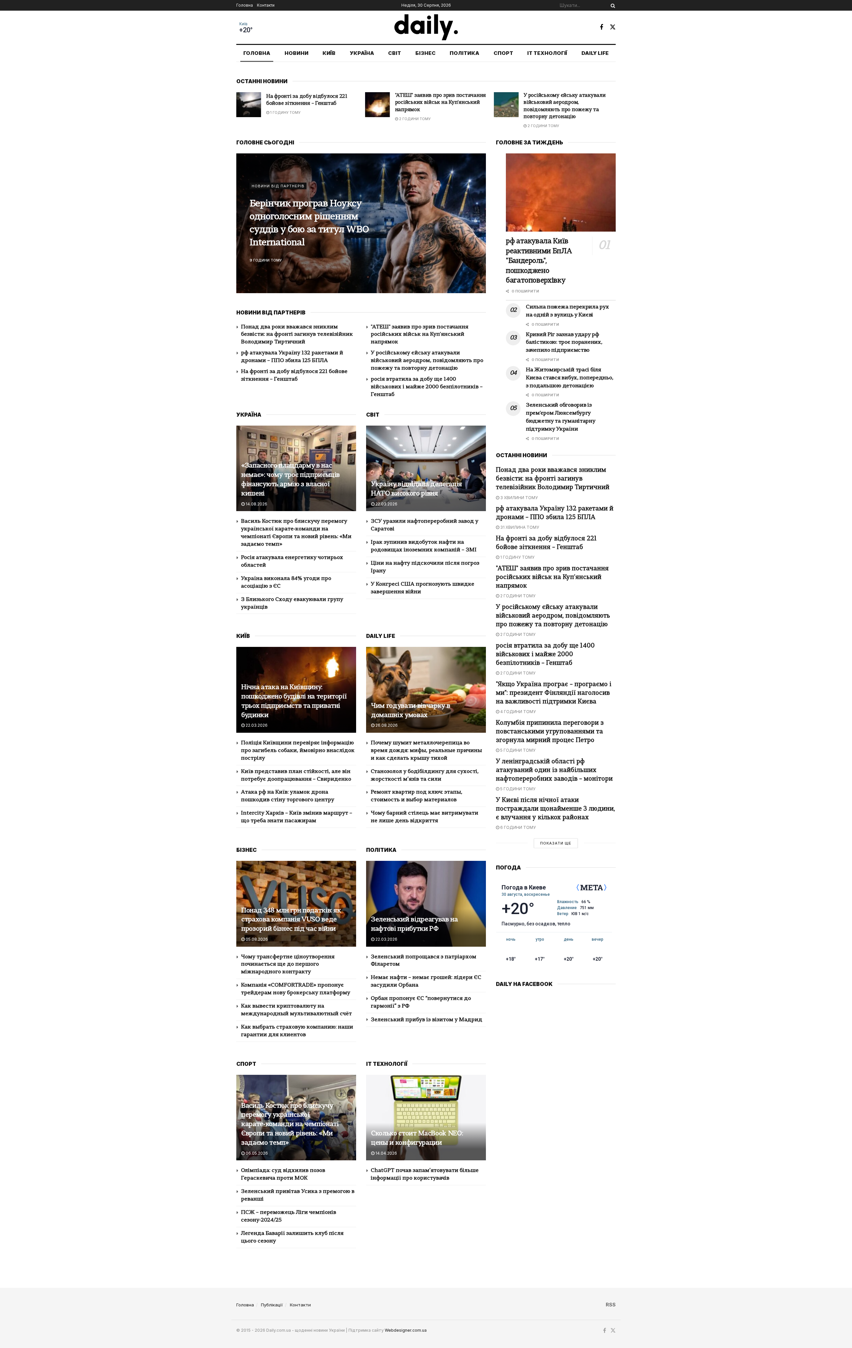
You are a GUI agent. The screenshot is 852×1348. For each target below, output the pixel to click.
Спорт (503, 53)
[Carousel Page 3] (477, 231)
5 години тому (517, 750)
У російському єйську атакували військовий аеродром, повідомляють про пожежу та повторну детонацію (427, 360)
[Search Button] (611, 5)
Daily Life (595, 53)
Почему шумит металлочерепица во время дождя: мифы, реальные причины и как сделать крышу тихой (426, 750)
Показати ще (555, 843)
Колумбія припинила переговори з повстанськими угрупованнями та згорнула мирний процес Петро (550, 732)
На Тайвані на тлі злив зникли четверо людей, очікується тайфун (301, 223)
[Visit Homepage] (426, 27)
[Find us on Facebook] (601, 27)
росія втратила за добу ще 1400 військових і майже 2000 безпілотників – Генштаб (563, 102)
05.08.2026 (256, 939)
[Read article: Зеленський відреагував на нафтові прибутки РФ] (426, 903)
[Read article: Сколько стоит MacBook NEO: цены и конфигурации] (426, 1117)
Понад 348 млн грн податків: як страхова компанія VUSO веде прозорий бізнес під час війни (291, 920)
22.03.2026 (385, 503)
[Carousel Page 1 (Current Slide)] (477, 216)
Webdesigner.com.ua (406, 1330)
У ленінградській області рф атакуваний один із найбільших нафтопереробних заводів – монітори (554, 770)
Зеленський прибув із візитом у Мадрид (426, 1020)
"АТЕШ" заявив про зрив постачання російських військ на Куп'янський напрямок (311, 102)
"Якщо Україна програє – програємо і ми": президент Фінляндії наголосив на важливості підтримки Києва (553, 693)
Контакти (266, 5)
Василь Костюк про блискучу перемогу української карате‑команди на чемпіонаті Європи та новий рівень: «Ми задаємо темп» (289, 1124)
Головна (244, 5)
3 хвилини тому (518, 497)
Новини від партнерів (278, 192)
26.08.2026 (386, 725)
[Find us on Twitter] (613, 27)
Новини (297, 53)
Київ (243, 24)
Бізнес (425, 53)
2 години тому (285, 118)
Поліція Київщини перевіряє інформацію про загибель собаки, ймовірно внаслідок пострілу (297, 750)
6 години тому (517, 827)
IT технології (547, 53)
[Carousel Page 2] (477, 223)
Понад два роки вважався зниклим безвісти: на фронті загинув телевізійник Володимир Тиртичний (297, 334)
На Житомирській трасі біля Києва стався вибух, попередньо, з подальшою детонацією (569, 378)
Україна (362, 53)
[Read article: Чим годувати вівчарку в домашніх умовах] (426, 689)
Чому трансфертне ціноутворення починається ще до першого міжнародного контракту (287, 964)
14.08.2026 (256, 503)
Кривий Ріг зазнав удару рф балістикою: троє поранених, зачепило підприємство (564, 342)
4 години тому (517, 711)
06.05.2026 (256, 1153)
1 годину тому (516, 557)
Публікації (272, 1304)
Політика (464, 53)
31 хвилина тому (519, 527)
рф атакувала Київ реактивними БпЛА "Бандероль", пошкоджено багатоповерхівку (539, 261)
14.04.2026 (385, 1153)
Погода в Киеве (524, 887)
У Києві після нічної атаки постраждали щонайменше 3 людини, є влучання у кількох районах (555, 809)
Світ (394, 53)
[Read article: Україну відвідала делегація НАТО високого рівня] (426, 468)
